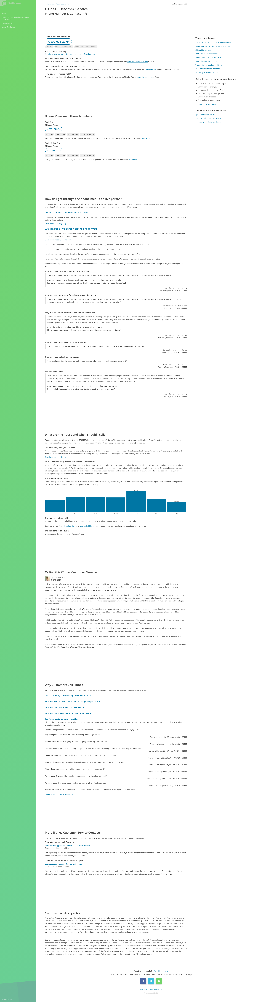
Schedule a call (89, 54)
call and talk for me (70, 526)
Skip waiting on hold (73, 54)
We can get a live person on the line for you (71, 228)
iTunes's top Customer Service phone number (213, 42)
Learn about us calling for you (56, 223)
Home (4, 13)
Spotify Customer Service (205, 114)
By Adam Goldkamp (58, 577)
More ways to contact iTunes (206, 72)
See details (146, 138)
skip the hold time (145, 77)
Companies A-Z (7, 23)
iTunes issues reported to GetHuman (59, 794)
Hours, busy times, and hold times (208, 61)
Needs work (163, 971)
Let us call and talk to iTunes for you (67, 212)
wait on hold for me (87, 526)
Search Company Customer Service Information (15, 18)
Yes (155, 971)
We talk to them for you (54, 54)
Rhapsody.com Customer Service (208, 122)
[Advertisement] (107, 96)
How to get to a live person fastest (208, 57)
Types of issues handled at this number (210, 65)
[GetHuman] (10, 3)
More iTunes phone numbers (206, 54)
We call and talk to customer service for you (212, 46)
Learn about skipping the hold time (58, 240)
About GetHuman (8, 27)
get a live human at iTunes (137, 62)
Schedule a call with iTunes (55, 457)
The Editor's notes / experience (207, 69)
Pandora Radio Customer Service (208, 118)
